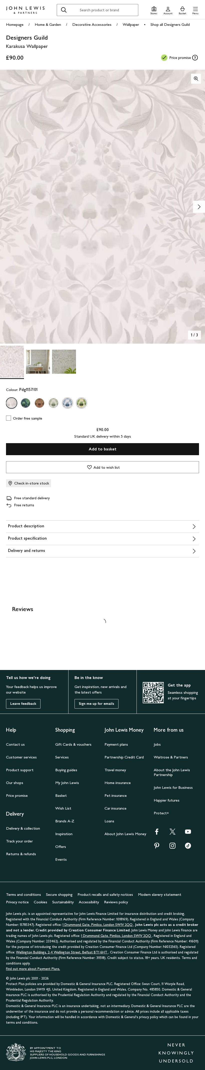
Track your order (19, 841)
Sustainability (63, 902)
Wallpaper (131, 24)
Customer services (21, 757)
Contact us (15, 744)
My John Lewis (67, 782)
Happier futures (167, 800)
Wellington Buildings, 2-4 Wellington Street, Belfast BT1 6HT (62, 952)
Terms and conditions (23, 894)
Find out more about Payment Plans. (33, 969)
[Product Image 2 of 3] (38, 362)
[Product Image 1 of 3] (12, 362)
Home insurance (117, 782)
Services (62, 757)
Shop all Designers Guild (170, 24)
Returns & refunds (21, 853)
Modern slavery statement (159, 894)
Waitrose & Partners (171, 757)
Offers (60, 846)
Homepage (15, 24)
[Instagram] (173, 847)
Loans (109, 821)
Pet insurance (115, 795)
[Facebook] (157, 833)
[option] (11, 403)
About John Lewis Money (125, 833)
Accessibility (89, 902)
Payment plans (116, 744)
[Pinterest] (157, 847)
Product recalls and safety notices (105, 894)
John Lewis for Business (173, 787)
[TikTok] (188, 847)
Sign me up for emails (96, 704)
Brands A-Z (64, 821)
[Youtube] (188, 833)
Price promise (17, 795)
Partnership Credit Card (124, 757)
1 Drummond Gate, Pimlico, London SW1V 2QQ (98, 925)
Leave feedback (23, 704)
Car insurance (115, 808)
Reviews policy (116, 902)
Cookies (40, 902)
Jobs (157, 744)
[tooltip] (195, 58)
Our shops (14, 782)
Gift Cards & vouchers (73, 744)
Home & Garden (48, 24)
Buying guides (66, 769)
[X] (173, 833)
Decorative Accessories (92, 24)
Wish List (63, 808)
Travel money (115, 769)
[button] (195, 10)
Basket (61, 795)
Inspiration (63, 833)
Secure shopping (59, 894)
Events (61, 859)
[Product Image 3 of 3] (64, 362)
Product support (20, 769)
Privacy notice (17, 902)
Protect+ (161, 813)
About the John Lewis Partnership (172, 772)
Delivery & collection (23, 828)
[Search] (64, 10)
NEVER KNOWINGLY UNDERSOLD (176, 1053)
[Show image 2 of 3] (199, 207)
